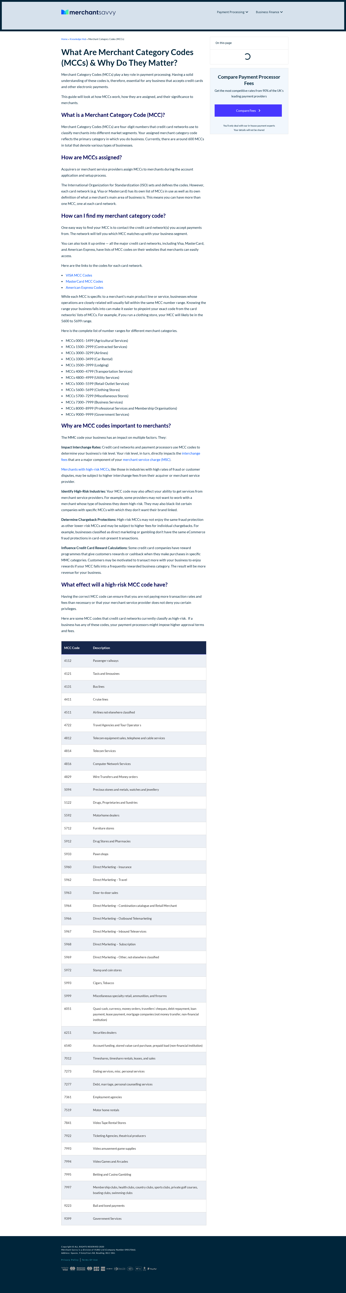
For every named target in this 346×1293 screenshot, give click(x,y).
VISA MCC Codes (79, 275)
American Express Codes (84, 287)
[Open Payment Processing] (246, 12)
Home (64, 39)
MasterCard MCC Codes (84, 281)
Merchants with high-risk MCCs (85, 469)
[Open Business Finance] (281, 12)
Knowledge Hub (78, 39)
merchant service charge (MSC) (146, 459)
